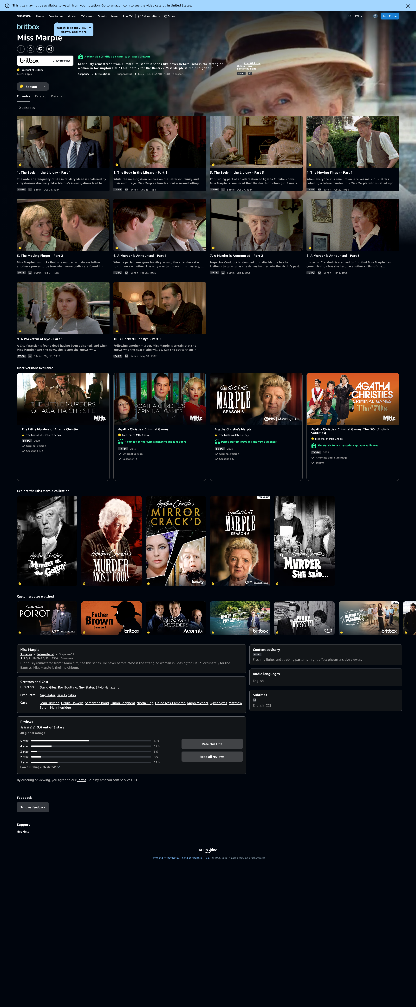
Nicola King (145, 703)
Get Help (23, 831)
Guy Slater (86, 687)
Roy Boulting (67, 687)
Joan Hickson (252, 63)
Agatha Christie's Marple (256, 399)
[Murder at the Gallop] (47, 541)
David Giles (48, 687)
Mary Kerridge (60, 707)
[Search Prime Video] (350, 16)
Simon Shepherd (122, 703)
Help (207, 857)
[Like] (30, 49)
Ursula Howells (246, 66)
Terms (81, 780)
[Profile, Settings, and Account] (375, 16)
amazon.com (120, 5)
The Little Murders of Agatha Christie (63, 399)
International (103, 74)
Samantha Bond (247, 68)
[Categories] (369, 16)
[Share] (50, 49)
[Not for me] (40, 49)
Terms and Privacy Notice (165, 857)
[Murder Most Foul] (111, 541)
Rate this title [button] (212, 744)
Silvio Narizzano (107, 687)
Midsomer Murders (176, 618)
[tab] (23, 96)
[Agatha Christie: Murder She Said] (304, 541)
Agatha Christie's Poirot (47, 618)
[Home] (24, 16)
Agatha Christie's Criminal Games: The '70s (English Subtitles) (353, 399)
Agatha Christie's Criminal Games (160, 399)
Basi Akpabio (66, 695)
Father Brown (111, 618)
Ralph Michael (197, 703)
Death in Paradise (240, 618)
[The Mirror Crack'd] (176, 541)
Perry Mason (304, 618)
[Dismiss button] (408, 6)
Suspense (84, 74)
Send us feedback (192, 857)
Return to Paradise (369, 618)
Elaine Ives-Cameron (170, 703)
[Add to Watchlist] (21, 49)
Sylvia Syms (218, 703)
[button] (40, 767)
